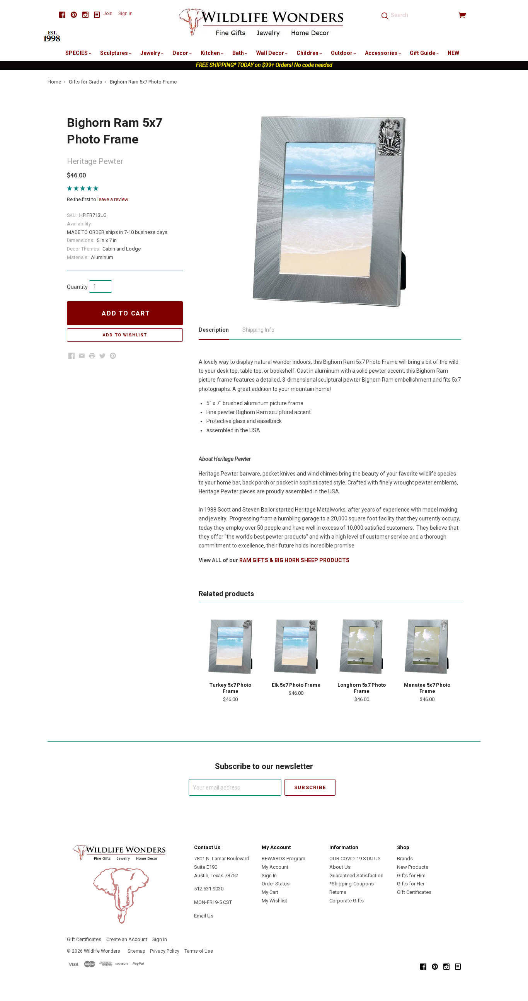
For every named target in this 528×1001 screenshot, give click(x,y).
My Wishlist (274, 901)
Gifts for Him (411, 875)
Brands (405, 858)
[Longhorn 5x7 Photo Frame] (361, 646)
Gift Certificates (414, 892)
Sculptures (114, 53)
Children (308, 53)
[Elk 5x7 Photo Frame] (296, 646)
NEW (453, 53)
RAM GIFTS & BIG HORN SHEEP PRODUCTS (294, 560)
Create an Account (126, 939)
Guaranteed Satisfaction (356, 875)
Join (107, 13)
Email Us (203, 916)
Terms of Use (198, 951)
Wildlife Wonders (102, 951)
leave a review (112, 199)
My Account (275, 867)
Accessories (382, 53)
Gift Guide (423, 53)
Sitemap (136, 951)
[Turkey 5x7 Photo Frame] (230, 646)
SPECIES (77, 53)
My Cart (270, 892)
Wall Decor (270, 53)
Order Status (276, 884)
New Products (412, 867)
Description (214, 330)
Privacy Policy (164, 951)
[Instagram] (85, 15)
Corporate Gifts (346, 901)
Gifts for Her (410, 884)
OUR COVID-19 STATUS (355, 858)
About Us (340, 867)
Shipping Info (258, 330)
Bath (238, 53)
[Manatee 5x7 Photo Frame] (427, 646)
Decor (180, 53)
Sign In (269, 875)
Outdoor (342, 53)
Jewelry (150, 53)
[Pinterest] (74, 15)
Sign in (125, 13)
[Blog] (97, 15)
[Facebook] (62, 15)
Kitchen (211, 53)
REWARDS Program (283, 858)
